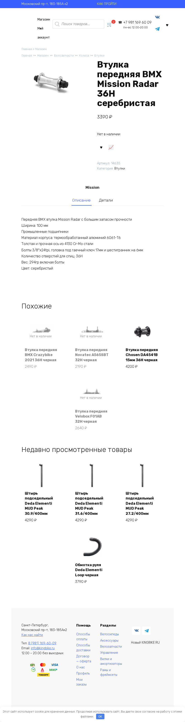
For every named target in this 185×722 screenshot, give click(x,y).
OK (100, 716)
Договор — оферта (83, 658)
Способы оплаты (83, 636)
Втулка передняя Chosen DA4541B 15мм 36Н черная (142, 355)
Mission (92, 187)
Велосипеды (109, 634)
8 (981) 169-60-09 (42, 643)
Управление (109, 653)
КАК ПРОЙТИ (106, 4)
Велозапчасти (64, 55)
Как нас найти (32, 635)
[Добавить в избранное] (101, 147)
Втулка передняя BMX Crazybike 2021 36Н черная (41, 355)
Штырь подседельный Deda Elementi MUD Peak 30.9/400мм (39, 503)
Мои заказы (81, 682)
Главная (26, 49)
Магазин (43, 19)
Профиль (83, 673)
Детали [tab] (106, 200)
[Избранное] (167, 24)
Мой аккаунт (43, 30)
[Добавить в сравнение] (111, 147)
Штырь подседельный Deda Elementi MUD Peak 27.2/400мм (140, 503)
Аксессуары (109, 641)
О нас (80, 667)
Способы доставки (83, 647)
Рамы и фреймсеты (108, 672)
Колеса (84, 55)
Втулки (99, 55)
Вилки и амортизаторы (111, 661)
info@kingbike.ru (43, 648)
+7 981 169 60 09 (137, 24)
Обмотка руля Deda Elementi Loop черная (88, 570)
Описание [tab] (81, 200)
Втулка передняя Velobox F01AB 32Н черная (91, 416)
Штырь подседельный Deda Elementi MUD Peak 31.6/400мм (89, 503)
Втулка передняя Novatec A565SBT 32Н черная (92, 355)
